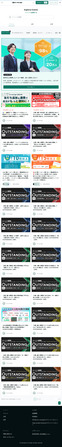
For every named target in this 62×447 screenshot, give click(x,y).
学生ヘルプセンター (9, 437)
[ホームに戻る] (17, 3)
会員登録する (42, 2)
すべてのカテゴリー (17, 33)
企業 (32, 24)
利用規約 (34, 416)
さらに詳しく (31, 87)
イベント (11, 24)
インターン (49, 33)
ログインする (53, 2)
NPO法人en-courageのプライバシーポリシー (45, 420)
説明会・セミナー (38, 33)
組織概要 (34, 413)
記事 (51, 24)
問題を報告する (7, 434)
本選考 (28, 33)
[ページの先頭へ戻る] (59, 403)
